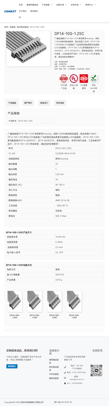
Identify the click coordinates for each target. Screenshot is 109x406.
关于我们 (23, 11)
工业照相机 (71, 69)
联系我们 (34, 11)
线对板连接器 (63, 62)
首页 (21, 5)
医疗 (64, 69)
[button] (20, 17)
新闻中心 (89, 5)
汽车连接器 (54, 374)
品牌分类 (60, 5)
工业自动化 (80, 69)
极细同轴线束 (32, 5)
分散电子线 (62, 64)
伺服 (60, 69)
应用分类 (75, 5)
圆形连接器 (54, 378)
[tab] (12, 103)
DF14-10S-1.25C (15, 316)
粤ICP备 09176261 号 (63, 402)
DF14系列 (62, 66)
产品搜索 (46, 5)
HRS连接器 (70, 66)
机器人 (88, 69)
